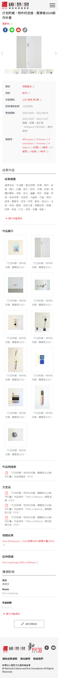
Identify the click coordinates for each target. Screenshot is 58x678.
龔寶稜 (5, 23)
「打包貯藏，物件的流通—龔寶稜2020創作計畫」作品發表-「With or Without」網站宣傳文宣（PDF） (28, 521)
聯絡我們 (38, 658)
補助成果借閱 (9, 658)
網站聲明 (25, 658)
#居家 (45, 147)
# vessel (41, 143)
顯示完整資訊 (15, 218)
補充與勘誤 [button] (31, 623)
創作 (24, 93)
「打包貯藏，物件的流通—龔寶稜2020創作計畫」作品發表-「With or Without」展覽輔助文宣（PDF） (28, 508)
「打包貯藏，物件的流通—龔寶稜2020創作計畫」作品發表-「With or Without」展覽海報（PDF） (28, 496)
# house (41, 139)
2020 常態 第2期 (30, 99)
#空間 (36, 147)
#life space (28, 139)
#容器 (33, 151)
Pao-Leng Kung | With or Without (19, 562)
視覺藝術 (27, 86)
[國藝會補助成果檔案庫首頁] (15, 5)
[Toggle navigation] (53, 5)
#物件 (43, 151)
